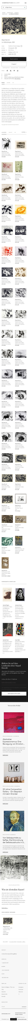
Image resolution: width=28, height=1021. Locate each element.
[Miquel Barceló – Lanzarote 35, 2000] (7, 354)
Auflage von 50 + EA (13, 52)
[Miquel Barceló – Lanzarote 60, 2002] (20, 437)
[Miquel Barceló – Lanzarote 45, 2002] (20, 143)
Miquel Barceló (6, 40)
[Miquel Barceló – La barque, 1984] (20, 478)
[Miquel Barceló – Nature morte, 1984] (7, 478)
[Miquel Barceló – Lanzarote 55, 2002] (20, 416)
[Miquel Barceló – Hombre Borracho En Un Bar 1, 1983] (7, 519)
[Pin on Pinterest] (14, 70)
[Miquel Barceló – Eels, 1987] (7, 541)
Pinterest (21, 992)
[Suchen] (24, 7)
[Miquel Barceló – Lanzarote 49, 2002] (20, 374)
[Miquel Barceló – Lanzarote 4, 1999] (7, 209)
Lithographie (11, 48)
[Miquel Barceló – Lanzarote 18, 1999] (20, 272)
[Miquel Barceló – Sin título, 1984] (20, 498)
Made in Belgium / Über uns (8, 987)
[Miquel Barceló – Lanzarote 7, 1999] (20, 209)
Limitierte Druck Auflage (14, 46)
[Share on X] (10, 70)
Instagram (21, 987)
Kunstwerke (4, 994)
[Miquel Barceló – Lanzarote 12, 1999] (7, 272)
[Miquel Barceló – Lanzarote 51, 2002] (7, 395)
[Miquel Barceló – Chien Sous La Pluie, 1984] (20, 541)
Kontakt (3, 996)
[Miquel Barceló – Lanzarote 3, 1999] (20, 188)
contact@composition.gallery (9, 954)
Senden (24, 1006)
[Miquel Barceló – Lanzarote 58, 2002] (7, 416)
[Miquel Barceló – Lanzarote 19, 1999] (7, 292)
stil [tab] (13, 82)
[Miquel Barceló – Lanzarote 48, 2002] (7, 374)
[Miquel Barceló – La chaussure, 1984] (20, 458)
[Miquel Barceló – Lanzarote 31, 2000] (20, 334)
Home (3, 12)
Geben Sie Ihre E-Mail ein (9, 679)
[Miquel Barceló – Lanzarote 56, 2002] (7, 437)
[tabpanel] (14, 106)
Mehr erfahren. (18, 78)
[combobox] (14, 7)
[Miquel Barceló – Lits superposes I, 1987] (7, 563)
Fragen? (14, 64)
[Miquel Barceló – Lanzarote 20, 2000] (7, 166)
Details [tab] (3, 82)
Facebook (21, 989)
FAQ (3, 989)
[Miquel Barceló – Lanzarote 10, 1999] (7, 251)
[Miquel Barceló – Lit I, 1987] (20, 519)
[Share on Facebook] (7, 70)
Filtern (23, 132)
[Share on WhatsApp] (17, 70)
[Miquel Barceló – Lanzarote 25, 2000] (7, 313)
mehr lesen (5, 755)
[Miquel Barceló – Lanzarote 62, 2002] (7, 143)
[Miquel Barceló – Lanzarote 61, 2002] (7, 458)
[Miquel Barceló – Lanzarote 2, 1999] (7, 188)
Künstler (10, 12)
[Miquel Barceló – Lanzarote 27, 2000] (20, 313)
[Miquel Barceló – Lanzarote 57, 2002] (20, 395)
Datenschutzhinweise (22, 1019)
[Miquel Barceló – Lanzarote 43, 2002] (20, 354)
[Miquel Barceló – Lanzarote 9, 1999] (20, 230)
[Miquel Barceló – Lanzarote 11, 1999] (20, 251)
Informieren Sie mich (14, 693)
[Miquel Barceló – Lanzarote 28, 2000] (7, 334)
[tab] (4, 133)
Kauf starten (14, 59)
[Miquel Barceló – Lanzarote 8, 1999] (7, 230)
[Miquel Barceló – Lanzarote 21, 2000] (20, 292)
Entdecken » (5, 908)
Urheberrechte (6, 1013)
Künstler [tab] (8, 82)
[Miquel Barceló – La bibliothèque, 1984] (7, 498)
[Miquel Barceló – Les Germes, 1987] (20, 166)
